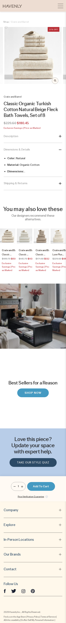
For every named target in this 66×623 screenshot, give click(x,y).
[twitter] (13, 591)
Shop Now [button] (33, 392)
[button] (12, 6)
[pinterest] (33, 591)
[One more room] (22, 486)
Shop (6, 22)
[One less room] (15, 486)
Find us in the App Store (15, 617)
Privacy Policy (33, 617)
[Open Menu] (60, 6)
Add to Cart (41, 486)
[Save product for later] (6, 29)
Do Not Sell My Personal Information (37, 620)
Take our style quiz (33, 462)
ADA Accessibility (12, 620)
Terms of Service (48, 617)
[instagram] (23, 591)
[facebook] (5, 591)
